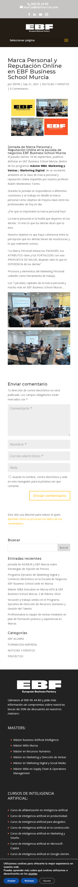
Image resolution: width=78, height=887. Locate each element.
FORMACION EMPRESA (22, 644)
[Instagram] (46, 15)
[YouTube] (40, 15)
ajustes (32, 874)
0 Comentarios (19, 88)
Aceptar (11, 880)
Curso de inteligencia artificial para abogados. (38, 822)
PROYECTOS (15, 656)
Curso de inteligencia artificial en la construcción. (40, 827)
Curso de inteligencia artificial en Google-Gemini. (39, 854)
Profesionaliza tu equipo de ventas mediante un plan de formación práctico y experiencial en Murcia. (37, 619)
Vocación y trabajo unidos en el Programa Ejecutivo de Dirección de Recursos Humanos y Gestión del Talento (37, 604)
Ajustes (47, 880)
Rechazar (29, 880)
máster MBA (38, 166)
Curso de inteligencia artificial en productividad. (39, 816)
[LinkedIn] (34, 15)
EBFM (16, 84)
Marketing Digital (32, 170)
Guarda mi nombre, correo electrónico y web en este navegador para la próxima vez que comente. (37, 481)
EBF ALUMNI (16, 638)
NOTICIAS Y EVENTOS (55, 84)
